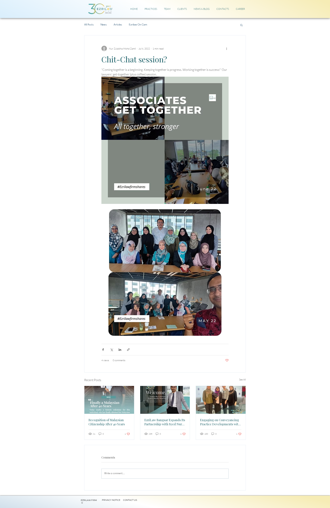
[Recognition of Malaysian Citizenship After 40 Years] (109, 400)
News (104, 24)
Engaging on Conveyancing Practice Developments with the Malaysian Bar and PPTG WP (220, 422)
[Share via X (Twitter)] (111, 349)
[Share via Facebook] (103, 349)
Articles (118, 24)
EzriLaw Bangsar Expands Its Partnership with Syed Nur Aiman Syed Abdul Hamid (164, 422)
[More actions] (226, 48)
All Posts (89, 24)
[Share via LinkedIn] (120, 349)
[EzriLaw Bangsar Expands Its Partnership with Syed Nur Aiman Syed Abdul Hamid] (165, 400)
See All (242, 379)
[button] (241, 25)
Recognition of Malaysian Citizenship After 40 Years (107, 422)
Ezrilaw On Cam (138, 24)
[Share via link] (128, 349)
